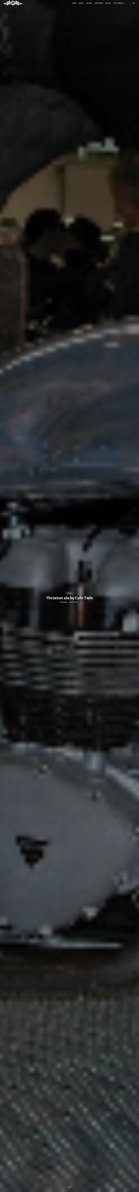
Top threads (118, 3)
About (81, 3)
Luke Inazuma (64, 602)
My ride (89, 3)
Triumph (69, 593)
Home (74, 3)
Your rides (99, 3)
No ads (108, 3)
